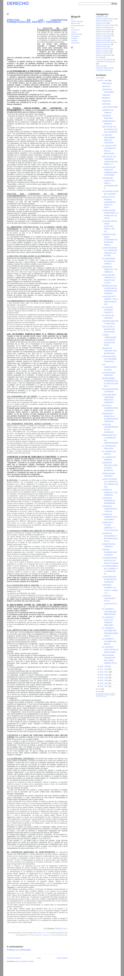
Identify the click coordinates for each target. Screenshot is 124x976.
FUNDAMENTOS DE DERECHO (105, 61)
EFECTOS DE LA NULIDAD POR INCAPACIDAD (108, 329)
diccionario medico (101, 696)
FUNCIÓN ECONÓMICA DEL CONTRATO (109, 552)
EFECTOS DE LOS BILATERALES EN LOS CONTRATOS (109, 129)
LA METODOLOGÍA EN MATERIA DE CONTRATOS (109, 579)
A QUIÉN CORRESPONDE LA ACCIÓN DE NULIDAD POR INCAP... (109, 340)
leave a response (44, 935)
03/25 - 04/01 (104, 683)
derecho (106, 693)
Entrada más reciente (14, 958)
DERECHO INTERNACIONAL (105, 42)
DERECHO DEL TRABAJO (104, 29)
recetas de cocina (112, 973)
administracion (100, 693)
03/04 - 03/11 (104, 686)
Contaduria (74, 40)
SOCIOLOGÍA (100, 66)
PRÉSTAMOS (107, 83)
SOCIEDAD (106, 104)
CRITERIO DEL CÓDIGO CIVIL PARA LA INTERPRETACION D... (110, 183)
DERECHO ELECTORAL (103, 34)
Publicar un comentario (19, 949)
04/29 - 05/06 (104, 675)
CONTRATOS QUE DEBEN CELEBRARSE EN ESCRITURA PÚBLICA (109, 240)
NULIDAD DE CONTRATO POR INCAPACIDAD (109, 350)
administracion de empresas (76, 971)
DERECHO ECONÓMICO (104, 31)
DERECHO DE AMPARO (103, 27)
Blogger (29, 970)
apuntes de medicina (97, 973)
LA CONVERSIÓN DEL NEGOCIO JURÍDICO (108, 261)
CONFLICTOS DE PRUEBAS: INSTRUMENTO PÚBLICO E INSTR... (109, 202)
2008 (99, 691)
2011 (99, 689)
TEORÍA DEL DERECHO (103, 68)
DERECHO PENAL (102, 46)
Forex (73, 27)
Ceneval (73, 32)
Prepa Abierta (75, 36)
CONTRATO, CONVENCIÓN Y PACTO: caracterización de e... (109, 601)
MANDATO (106, 98)
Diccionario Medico (76, 34)
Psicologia (74, 38)
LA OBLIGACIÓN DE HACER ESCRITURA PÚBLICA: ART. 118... (109, 226)
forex (72, 19)
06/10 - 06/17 (104, 672)
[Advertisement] (22, 40)
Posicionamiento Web (77, 25)
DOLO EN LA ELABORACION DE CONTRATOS (110, 408)
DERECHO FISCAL (102, 38)
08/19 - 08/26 (104, 80)
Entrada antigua (62, 958)
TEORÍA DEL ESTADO (103, 70)
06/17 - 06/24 (104, 669)
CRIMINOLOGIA (101, 16)
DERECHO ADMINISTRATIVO (105, 19)
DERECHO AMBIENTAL (103, 21)
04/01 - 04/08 (104, 680)
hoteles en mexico (110, 695)
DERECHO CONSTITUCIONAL (105, 25)
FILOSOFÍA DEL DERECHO (104, 59)
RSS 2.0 (28, 935)
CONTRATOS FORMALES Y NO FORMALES (109, 269)
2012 (99, 78)
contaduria (112, 693)
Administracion (75, 42)
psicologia (98, 695)
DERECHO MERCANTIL (103, 44)
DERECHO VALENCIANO (104, 55)
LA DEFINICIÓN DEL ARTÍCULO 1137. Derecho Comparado (110, 560)
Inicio (39, 958)
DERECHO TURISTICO (103, 53)
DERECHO (18, 3)
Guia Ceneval (75, 30)
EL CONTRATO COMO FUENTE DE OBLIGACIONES (110, 649)
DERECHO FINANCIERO (104, 36)
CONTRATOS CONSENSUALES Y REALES (109, 508)
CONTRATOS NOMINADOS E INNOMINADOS (108, 500)
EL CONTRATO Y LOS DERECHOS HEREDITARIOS (109, 611)
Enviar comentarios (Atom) (25, 961)
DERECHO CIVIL (61, 929)
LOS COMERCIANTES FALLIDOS (109, 367)
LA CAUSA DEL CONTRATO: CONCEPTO (107, 310)
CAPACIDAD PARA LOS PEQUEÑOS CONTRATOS (109, 359)
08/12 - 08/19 (104, 666)
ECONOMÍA (99, 57)
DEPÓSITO (106, 86)
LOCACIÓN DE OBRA (110, 107)
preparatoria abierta (60, 973)
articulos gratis (112, 971)
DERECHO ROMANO (102, 51)
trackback (54, 935)
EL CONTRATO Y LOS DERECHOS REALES (109, 641)
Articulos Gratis (75, 23)
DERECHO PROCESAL (103, 49)
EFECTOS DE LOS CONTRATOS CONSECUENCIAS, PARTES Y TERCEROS (37, 21)
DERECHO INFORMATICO (104, 40)
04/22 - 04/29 (104, 678)
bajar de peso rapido (72, 973)
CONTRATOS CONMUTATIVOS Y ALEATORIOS (110, 517)
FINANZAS (106, 95)
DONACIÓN (106, 101)
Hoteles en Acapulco (77, 21)
